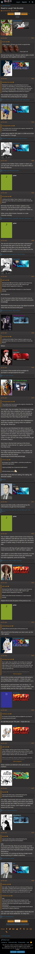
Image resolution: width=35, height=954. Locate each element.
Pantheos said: (6, 714)
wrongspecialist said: (7, 125)
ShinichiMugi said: (7, 626)
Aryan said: (5, 41)
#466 (33, 240)
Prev (11, 14)
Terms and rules (12, 942)
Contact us (4, 942)
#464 (33, 160)
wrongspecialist (18, 61)
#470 (33, 398)
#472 (33, 533)
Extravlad (16, 143)
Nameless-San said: (7, 82)
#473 (33, 582)
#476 (33, 710)
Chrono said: (5, 459)
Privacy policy (21, 942)
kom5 (15, 726)
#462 (33, 78)
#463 (33, 122)
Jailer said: (4, 280)
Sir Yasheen (17, 771)
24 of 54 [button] (17, 14)
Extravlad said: (6, 196)
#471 (33, 502)
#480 (33, 880)
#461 (33, 38)
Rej (14, 484)
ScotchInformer (6, 10)
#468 (33, 333)
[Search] (32, 2)
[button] (2, 2)
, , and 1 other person (16, 100)
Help (28, 942)
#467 (33, 276)
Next (24, 14)
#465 (33, 193)
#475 (33, 655)
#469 (33, 367)
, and (15, 138)
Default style (5, 940)
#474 (33, 622)
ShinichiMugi (17, 565)
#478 (33, 788)
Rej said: (4, 792)
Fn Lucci (15, 105)
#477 (33, 743)
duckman (16, 693)
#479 (33, 832)
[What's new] (29, 2)
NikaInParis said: (6, 896)
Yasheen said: (5, 884)
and (11, 170)
